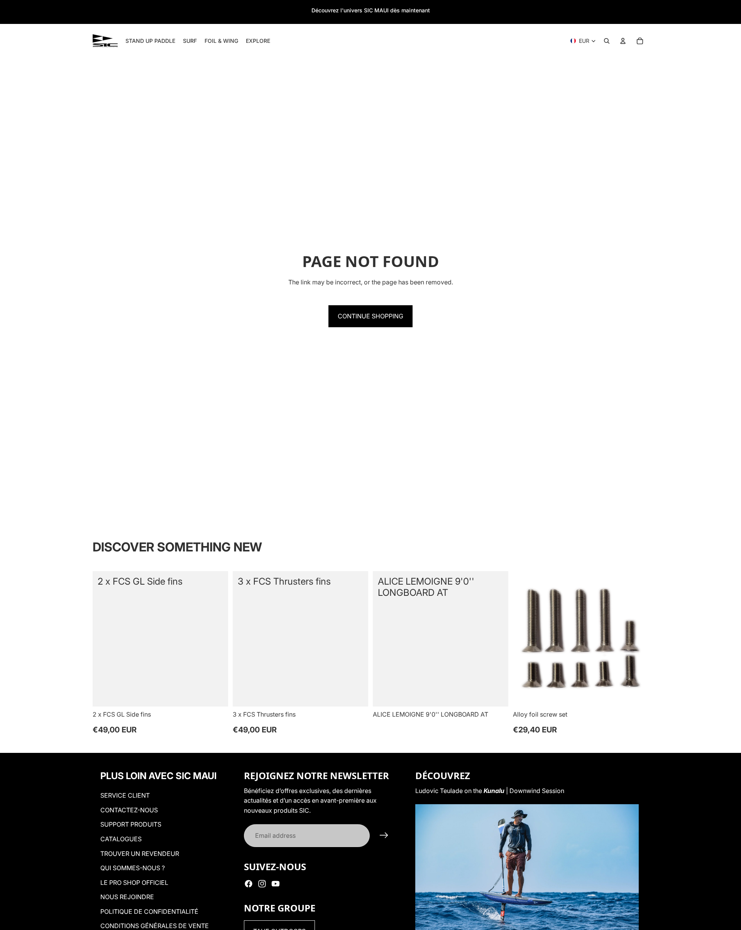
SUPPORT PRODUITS (130, 824)
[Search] (606, 40)
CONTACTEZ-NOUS (129, 810)
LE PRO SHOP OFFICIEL (134, 882)
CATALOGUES (121, 839)
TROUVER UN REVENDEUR (139, 853)
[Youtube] (275, 883)
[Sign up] (384, 835)
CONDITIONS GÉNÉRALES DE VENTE (154, 926)
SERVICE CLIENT (125, 795)
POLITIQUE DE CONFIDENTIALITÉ (149, 911)
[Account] (622, 40)
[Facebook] (248, 883)
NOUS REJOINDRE (127, 897)
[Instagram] (262, 883)
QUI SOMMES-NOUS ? (132, 868)
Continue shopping (370, 316)
